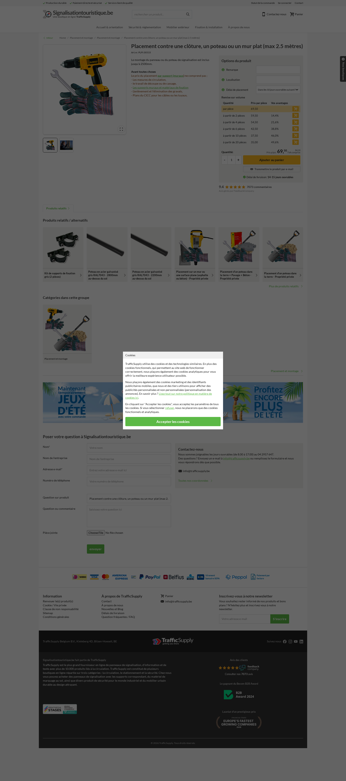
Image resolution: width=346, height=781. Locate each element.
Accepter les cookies (173, 422)
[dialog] (173, 390)
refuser (169, 408)
